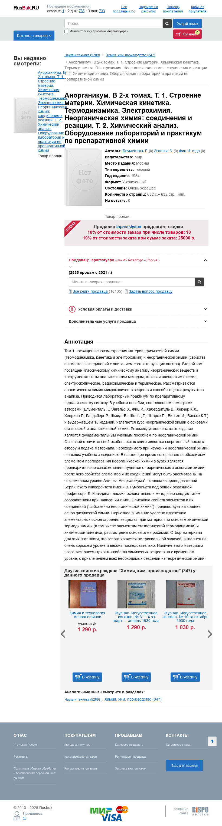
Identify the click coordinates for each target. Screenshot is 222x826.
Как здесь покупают (78, 745)
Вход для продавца (184, 765)
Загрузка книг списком (130, 768)
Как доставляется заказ (80, 768)
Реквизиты (21, 756)
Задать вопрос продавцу (150, 291)
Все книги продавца (91, 291)
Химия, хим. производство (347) (130, 55)
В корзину (97, 677)
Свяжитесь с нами (178, 745)
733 (102, 11)
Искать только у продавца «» (99, 31)
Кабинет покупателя (198, 9)
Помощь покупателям (173, 9)
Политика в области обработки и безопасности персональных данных (35, 773)
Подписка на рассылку (148, 9)
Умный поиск (187, 23)
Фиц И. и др (189, 151)
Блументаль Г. (135, 151)
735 (81, 11)
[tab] (136, 260)
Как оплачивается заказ (80, 756)
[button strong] (136, 260)
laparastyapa (128, 226)
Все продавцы (124, 9)
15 (24, 818)
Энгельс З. (163, 151)
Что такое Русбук (25, 745)
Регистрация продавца (130, 756)
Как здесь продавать (129, 745)
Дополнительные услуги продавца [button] (102, 321)
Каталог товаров (32, 35)
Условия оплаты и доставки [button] (105, 309)
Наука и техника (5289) (82, 55)
